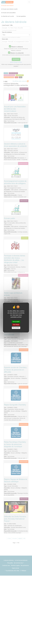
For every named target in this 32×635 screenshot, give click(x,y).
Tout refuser (16, 324)
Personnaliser (16, 327)
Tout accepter (16, 321)
